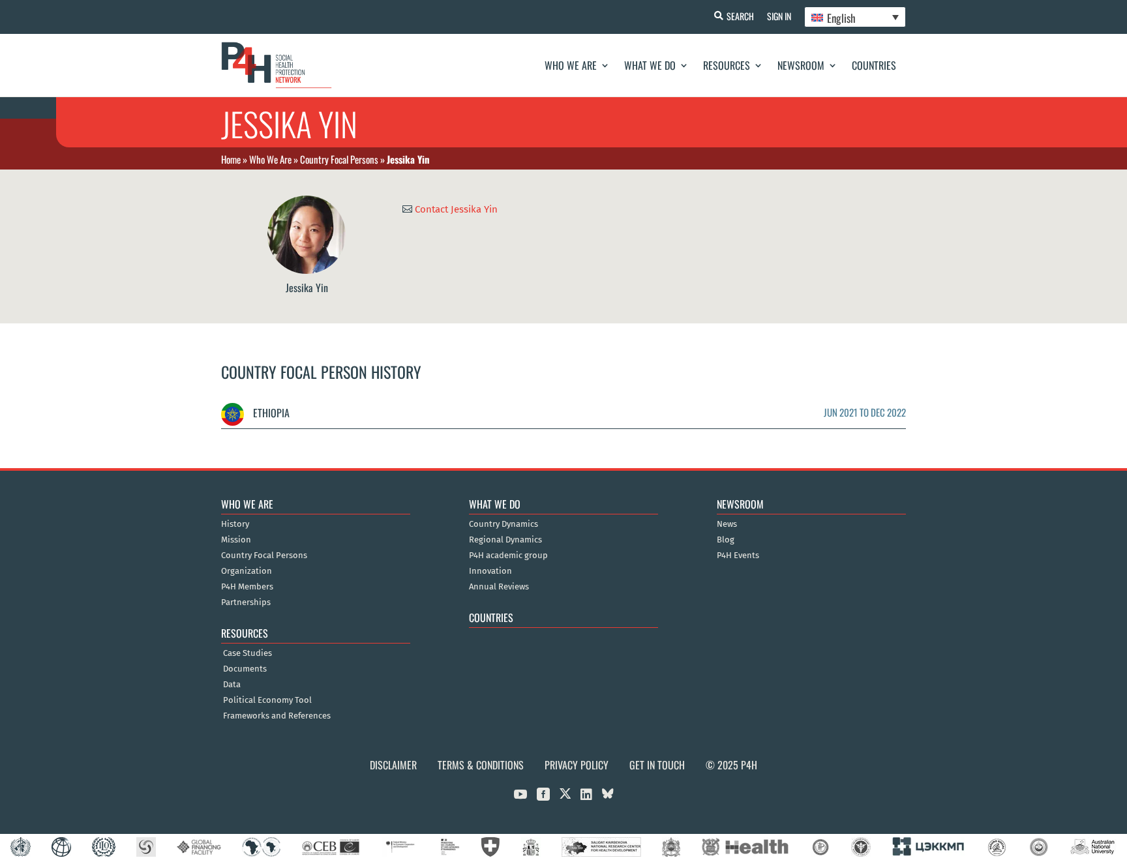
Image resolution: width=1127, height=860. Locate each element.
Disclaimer (393, 765)
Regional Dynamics (505, 539)
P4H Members (247, 586)
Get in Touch (657, 765)
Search (740, 16)
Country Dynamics (503, 524)
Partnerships (246, 602)
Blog (725, 539)
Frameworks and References (277, 715)
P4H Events (738, 555)
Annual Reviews (499, 586)
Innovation (490, 571)
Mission (236, 539)
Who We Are (571, 65)
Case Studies (247, 653)
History (235, 524)
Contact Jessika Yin (456, 209)
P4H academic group (508, 555)
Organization (246, 571)
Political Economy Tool (267, 700)
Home (231, 159)
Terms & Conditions (481, 765)
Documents (245, 669)
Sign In (779, 16)
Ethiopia (270, 413)
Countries (874, 65)
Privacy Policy (577, 765)
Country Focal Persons (339, 159)
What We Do (650, 65)
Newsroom (800, 65)
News (727, 524)
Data (232, 684)
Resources (726, 65)
